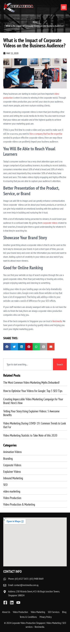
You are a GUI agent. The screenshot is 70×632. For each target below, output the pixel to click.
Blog (64, 612)
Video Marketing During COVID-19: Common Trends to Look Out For (34, 425)
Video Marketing (38, 612)
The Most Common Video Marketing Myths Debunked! (31, 382)
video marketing (11, 491)
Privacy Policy (46, 616)
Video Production (12, 498)
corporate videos (50, 222)
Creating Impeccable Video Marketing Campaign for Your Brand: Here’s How (33, 401)
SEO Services (53, 612)
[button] (64, 7)
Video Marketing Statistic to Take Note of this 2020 (30, 435)
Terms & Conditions (28, 616)
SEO (5, 485)
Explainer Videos (12, 471)
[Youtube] (18, 603)
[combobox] (27, 364)
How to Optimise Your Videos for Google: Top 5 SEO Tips (32, 391)
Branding (8, 458)
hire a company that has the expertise (45, 133)
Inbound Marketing (13, 478)
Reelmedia (57, 321)
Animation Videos (12, 452)
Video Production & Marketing (19, 504)
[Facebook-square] (5, 603)
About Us (6, 612)
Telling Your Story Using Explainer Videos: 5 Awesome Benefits (31, 413)
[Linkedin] (12, 603)
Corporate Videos (12, 465)
